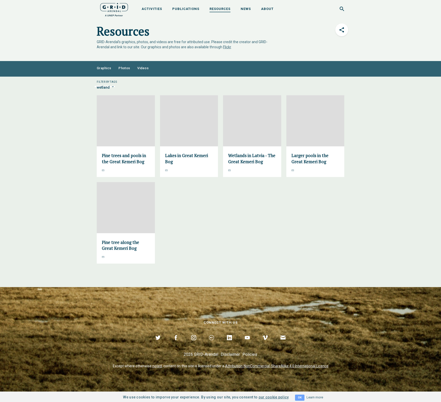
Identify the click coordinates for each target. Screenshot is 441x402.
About (267, 9)
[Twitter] (158, 343)
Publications (185, 9)
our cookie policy (274, 397)
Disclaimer (230, 354)
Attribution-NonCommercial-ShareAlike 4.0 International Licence (276, 366)
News (246, 9)
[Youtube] (247, 343)
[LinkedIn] (229, 343)
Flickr (227, 47)
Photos (124, 68)
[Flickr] (211, 343)
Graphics (104, 68)
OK (300, 397)
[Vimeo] (265, 343)
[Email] (283, 343)
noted (157, 366)
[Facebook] (176, 343)
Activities (152, 9)
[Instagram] (194, 343)
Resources (220, 9)
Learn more (315, 397)
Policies (249, 354)
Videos (143, 68)
